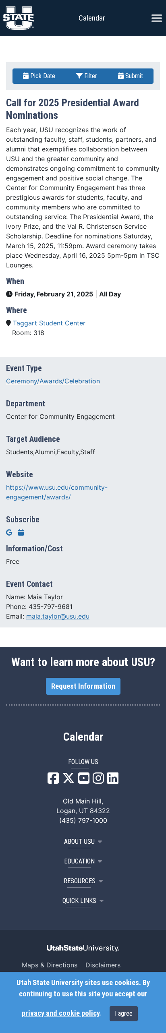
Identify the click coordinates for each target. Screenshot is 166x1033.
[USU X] (68, 780)
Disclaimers (102, 965)
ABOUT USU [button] (79, 841)
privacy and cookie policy (60, 1013)
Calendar (83, 737)
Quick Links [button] (79, 901)
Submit (133, 76)
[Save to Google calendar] (9, 532)
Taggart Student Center (49, 323)
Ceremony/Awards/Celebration (53, 381)
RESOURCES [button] (79, 881)
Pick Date (42, 76)
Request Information (83, 686)
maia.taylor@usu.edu (57, 616)
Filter (90, 76)
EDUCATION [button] (79, 861)
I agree (124, 1013)
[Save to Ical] (21, 532)
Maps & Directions (49, 965)
